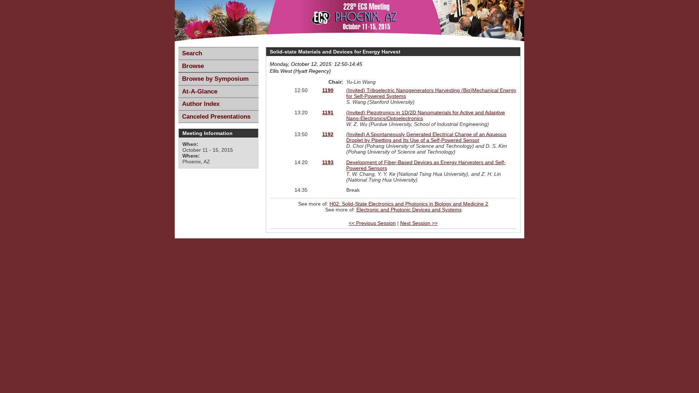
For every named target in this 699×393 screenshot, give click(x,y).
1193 (327, 162)
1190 (327, 90)
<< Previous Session (372, 223)
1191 (327, 112)
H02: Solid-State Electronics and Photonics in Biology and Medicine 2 (408, 204)
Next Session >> (419, 223)
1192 (327, 134)
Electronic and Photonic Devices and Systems (409, 210)
